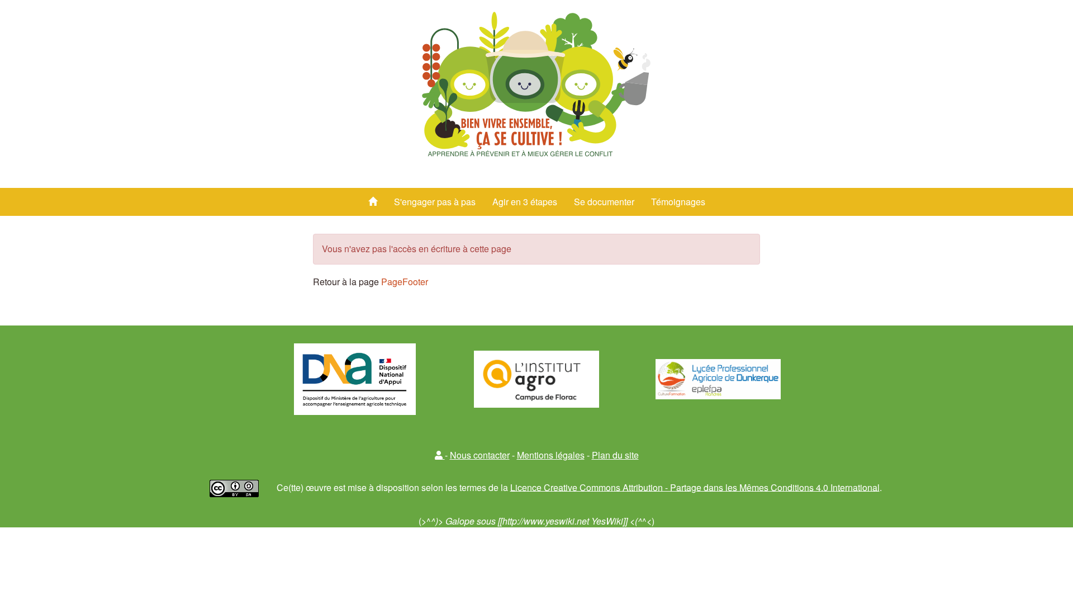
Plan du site (615, 455)
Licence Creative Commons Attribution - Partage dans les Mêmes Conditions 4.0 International (695, 486)
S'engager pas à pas (435, 201)
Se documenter (604, 201)
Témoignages (678, 201)
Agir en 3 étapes (524, 201)
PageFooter (404, 281)
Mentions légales (551, 455)
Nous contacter (480, 455)
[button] (440, 455)
